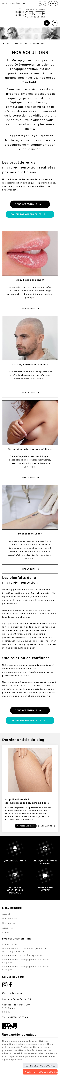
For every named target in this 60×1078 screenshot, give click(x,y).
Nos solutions (9, 918)
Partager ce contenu (55, 3)
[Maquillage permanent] (30, 253)
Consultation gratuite (25, 214)
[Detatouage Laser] (30, 507)
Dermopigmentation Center (17, 43)
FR (24, 3)
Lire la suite (29, 308)
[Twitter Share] (50, 3)
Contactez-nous (26, 204)
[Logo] (30, 13)
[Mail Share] (40, 3)
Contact (6, 932)
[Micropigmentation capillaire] (30, 337)
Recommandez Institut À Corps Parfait (23, 955)
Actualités (7, 928)
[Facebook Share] (45, 3)
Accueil (6, 914)
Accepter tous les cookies (41, 1072)
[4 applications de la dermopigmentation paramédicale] (30, 769)
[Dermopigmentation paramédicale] (30, 422)
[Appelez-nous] (47, 23)
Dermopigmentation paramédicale (30, 449)
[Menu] (55, 23)
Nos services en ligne (11, 3)
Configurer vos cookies (40, 1065)
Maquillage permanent (30, 279)
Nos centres (8, 923)
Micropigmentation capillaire (30, 364)
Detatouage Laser (30, 533)
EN (28, 3)
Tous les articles (25, 826)
